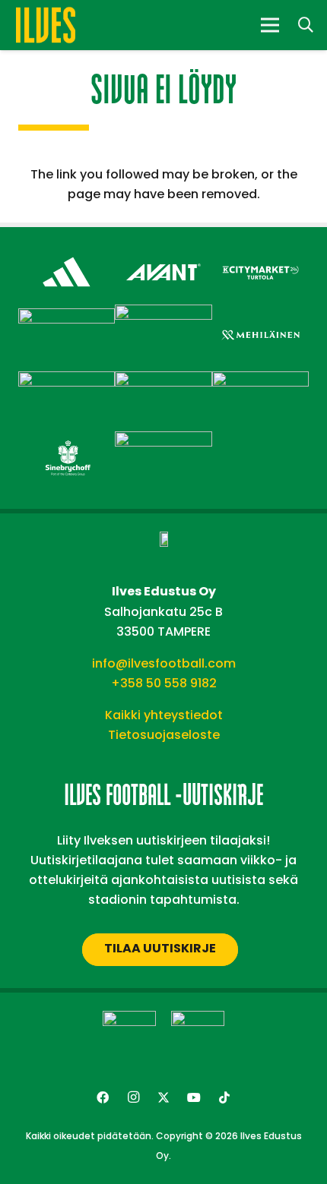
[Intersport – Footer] (66, 318)
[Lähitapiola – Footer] (163, 314)
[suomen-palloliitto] (197, 1037)
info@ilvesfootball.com (164, 663)
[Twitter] (163, 1097)
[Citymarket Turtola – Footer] (260, 255)
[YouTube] (194, 1097)
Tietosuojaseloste (164, 735)
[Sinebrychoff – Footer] (66, 441)
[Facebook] (102, 1097)
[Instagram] (133, 1097)
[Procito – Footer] (260, 381)
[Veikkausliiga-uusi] (129, 1037)
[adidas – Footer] (66, 255)
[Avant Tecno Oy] (163, 255)
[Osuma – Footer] (66, 381)
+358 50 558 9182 (164, 683)
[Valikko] (270, 25)
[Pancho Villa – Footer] (163, 381)
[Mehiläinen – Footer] (260, 318)
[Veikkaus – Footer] (163, 441)
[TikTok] (224, 1097)
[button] (305, 25)
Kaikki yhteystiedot (164, 715)
